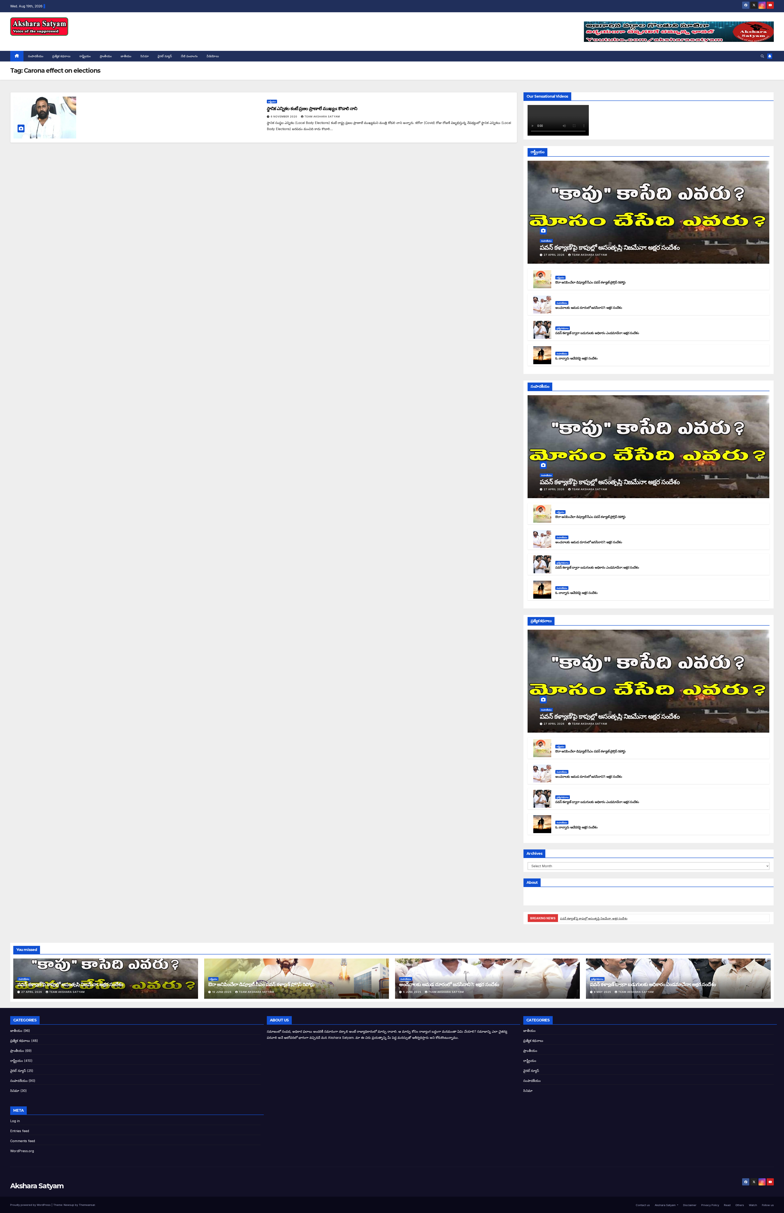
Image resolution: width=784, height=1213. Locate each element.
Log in (15, 1121)
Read (727, 1205)
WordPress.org (22, 1151)
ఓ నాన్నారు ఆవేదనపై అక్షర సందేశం (576, 358)
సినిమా (144, 56)
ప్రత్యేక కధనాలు (61, 56)
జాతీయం (126, 56)
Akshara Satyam (36, 40)
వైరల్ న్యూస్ (165, 56)
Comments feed (22, 1141)
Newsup (69, 1204)
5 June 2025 (412, 991)
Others (739, 1205)
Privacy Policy (709, 1205)
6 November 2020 (284, 116)
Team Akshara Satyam (322, 116)
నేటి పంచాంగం (189, 56)
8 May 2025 (603, 991)
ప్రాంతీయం (106, 56)
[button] (762, 56)
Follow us (767, 1205)
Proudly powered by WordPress (30, 1204)
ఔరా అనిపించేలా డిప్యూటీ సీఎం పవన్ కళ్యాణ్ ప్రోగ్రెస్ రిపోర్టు (590, 282)
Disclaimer (689, 1205)
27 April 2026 (554, 254)
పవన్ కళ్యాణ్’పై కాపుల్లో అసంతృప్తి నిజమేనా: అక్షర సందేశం (610, 247)
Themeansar (87, 1204)
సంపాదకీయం (35, 56)
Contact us (642, 1205)
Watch (752, 1205)
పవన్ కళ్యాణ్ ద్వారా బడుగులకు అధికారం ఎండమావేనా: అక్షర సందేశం (597, 333)
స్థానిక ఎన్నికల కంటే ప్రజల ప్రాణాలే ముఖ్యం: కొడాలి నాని (312, 108)
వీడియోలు (213, 56)
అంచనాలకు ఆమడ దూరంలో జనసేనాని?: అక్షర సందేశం (588, 308)
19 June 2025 (222, 991)
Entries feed (19, 1131)
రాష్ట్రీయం (85, 56)
